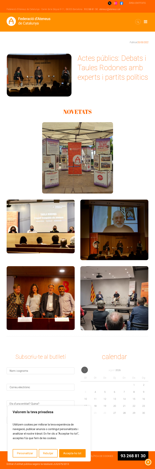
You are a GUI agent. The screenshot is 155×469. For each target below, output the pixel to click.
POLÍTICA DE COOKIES (101, 456)
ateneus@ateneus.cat (109, 9)
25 (95, 412)
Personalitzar (25, 453)
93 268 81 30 (91, 9)
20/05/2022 (142, 42)
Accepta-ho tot (72, 453)
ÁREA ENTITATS (137, 3)
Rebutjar (48, 453)
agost (114, 370)
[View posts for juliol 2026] (84, 370)
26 (104, 412)
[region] (49, 433)
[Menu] (145, 22)
